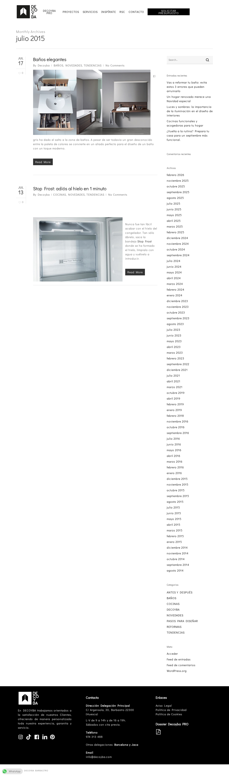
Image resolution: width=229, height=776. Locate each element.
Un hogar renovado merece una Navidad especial (189, 99)
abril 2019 (173, 398)
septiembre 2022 (178, 364)
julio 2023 (173, 329)
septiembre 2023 (178, 318)
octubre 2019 (176, 393)
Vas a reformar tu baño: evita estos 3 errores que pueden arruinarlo (187, 86)
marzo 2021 (174, 387)
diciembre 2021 (177, 370)
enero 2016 (174, 473)
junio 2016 (174, 444)
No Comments (115, 65)
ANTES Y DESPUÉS (180, 592)
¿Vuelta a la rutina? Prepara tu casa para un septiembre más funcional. (188, 135)
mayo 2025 (174, 215)
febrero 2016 (175, 467)
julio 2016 (173, 438)
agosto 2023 (175, 324)
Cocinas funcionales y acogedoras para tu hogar (185, 123)
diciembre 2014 (177, 547)
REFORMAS (174, 627)
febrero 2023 (175, 358)
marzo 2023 (175, 352)
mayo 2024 (174, 272)
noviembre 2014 (177, 553)
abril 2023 (174, 347)
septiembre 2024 (178, 255)
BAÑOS (58, 65)
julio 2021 (173, 375)
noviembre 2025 (178, 180)
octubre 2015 (176, 490)
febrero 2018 (175, 415)
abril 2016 (173, 456)
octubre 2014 (176, 559)
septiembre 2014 (178, 565)
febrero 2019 (175, 404)
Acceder (172, 653)
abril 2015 (173, 524)
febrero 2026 (175, 175)
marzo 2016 (174, 461)
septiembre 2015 (178, 496)
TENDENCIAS (93, 65)
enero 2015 (174, 542)
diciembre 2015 (177, 479)
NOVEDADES (73, 65)
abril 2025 (174, 221)
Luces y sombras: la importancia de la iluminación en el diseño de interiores (190, 111)
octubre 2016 (176, 427)
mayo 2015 (174, 519)
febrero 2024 (175, 289)
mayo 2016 (174, 450)
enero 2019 (174, 410)
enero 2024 (174, 295)
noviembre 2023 (178, 307)
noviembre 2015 (177, 484)
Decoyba (44, 65)
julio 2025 (173, 203)
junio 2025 (174, 209)
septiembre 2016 (178, 433)
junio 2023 (174, 335)
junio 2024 (174, 266)
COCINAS (59, 194)
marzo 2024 (175, 284)
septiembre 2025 (178, 192)
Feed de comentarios (181, 665)
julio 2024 (173, 261)
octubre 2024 (176, 249)
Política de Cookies (169, 714)
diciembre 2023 (177, 301)
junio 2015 (174, 513)
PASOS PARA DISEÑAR (182, 621)
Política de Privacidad (171, 710)
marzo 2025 (175, 226)
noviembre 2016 (177, 421)
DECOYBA (173, 609)
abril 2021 (173, 381)
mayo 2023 (174, 341)
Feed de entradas (179, 659)
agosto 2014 (175, 570)
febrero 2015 (175, 536)
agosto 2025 (175, 198)
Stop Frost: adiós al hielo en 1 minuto (69, 188)
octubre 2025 (176, 186)
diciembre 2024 (177, 238)
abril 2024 (174, 278)
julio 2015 (173, 507)
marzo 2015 (174, 530)
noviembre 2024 (178, 243)
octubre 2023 (176, 312)
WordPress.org (177, 671)
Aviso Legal (164, 705)
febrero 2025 (175, 232)
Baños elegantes (49, 59)
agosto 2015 (175, 501)
